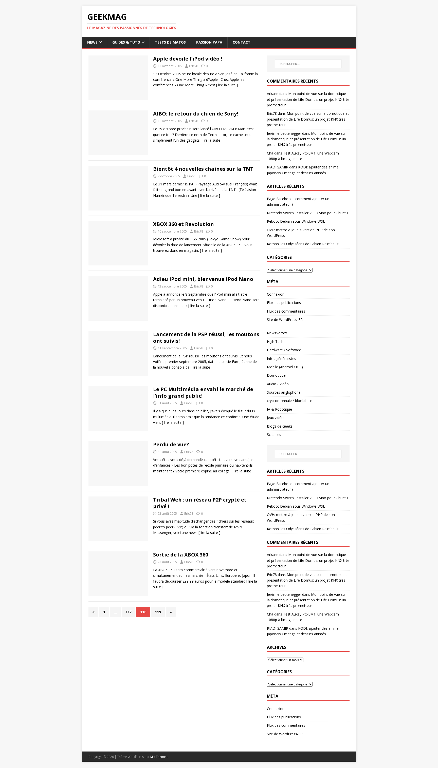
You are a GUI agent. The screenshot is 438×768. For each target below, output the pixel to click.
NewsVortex (277, 333)
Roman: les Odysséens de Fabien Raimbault (303, 243)
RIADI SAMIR (277, 167)
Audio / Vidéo (278, 383)
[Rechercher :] (308, 64)
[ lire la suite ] (227, 85)
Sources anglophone (284, 392)
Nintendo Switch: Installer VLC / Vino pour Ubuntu (307, 212)
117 (128, 611)
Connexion (275, 294)
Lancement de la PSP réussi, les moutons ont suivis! (206, 337)
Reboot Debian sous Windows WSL (296, 221)
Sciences (274, 434)
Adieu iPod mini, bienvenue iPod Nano (203, 279)
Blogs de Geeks (280, 426)
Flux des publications (284, 302)
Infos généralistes (281, 358)
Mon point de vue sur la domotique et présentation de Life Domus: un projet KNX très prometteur (308, 99)
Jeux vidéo (275, 417)
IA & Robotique (279, 409)
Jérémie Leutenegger (284, 133)
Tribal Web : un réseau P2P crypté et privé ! (200, 503)
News (92, 42)
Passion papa (209, 42)
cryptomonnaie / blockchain (289, 400)
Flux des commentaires (286, 311)
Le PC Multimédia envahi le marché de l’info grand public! (203, 392)
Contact (241, 42)
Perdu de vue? (171, 444)
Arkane (272, 93)
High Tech (275, 341)
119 (158, 611)
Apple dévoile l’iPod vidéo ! (187, 58)
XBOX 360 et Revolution (183, 224)
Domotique (276, 375)
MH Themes (158, 757)
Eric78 (193, 66)
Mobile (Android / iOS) (285, 366)
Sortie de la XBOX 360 (180, 554)
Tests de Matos (170, 42)
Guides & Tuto (126, 42)
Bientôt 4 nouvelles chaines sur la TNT (203, 168)
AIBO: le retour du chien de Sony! (195, 113)
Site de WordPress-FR (285, 319)
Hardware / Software (284, 350)
